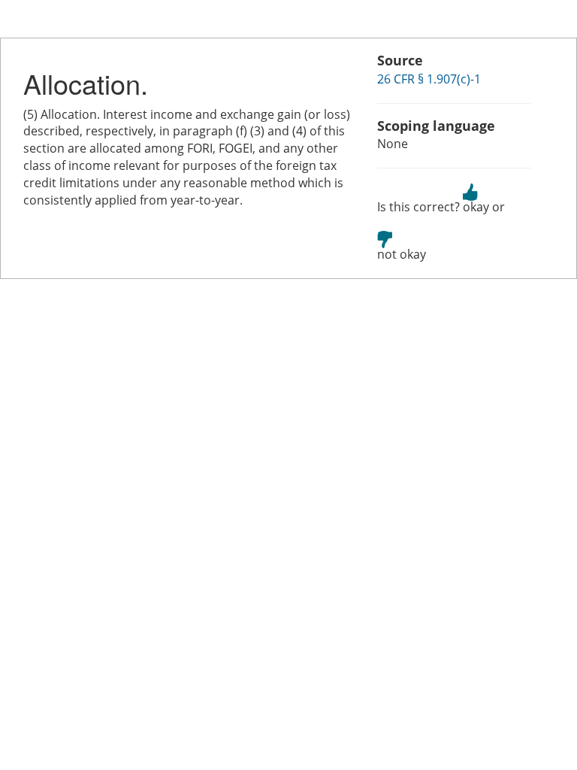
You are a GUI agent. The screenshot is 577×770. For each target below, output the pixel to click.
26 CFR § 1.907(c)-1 (429, 79)
